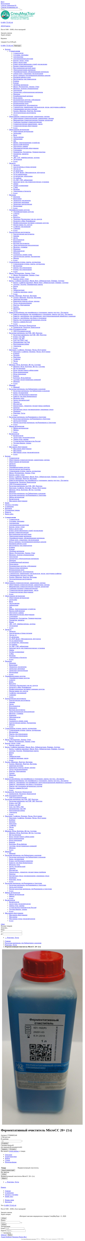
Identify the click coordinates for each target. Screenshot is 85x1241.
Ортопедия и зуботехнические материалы (28, 92)
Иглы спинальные (19, 374)
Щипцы (16, 258)
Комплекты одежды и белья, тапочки (26, 301)
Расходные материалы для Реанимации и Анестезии (27, 417)
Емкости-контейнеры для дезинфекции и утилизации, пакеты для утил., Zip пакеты (38, 312)
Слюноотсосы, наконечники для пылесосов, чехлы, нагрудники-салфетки (39, 107)
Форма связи (9, 1200)
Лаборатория (17, 139)
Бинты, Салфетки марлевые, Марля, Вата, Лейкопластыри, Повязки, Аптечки (36, 281)
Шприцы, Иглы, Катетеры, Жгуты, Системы (25, 365)
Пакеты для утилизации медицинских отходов (29, 320)
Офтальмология (18, 251)
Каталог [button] (8, 456)
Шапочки (16, 309)
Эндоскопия (17, 159)
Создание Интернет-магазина (28, 1239)
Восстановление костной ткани (24, 68)
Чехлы (15, 361)
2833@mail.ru (5, 26)
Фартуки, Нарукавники (21, 305)
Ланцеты (16, 402)
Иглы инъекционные (20, 372)
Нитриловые (17, 206)
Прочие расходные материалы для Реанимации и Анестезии (34, 422)
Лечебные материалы (20, 85)
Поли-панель (17, 98)
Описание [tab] (8, 1155)
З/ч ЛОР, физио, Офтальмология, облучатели (29, 172)
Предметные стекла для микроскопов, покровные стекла (33, 409)
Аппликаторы (18, 57)
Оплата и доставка (11, 505)
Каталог (8, 49)
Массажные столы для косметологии (26, 452)
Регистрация (5, 3)
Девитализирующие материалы (24, 70)
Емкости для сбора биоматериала (25, 396)
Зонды (15, 238)
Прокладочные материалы (22, 101)
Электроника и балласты (22, 191)
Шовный (12, 385)
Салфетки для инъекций (21, 226)
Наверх (3, 1187)
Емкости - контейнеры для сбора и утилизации (29, 318)
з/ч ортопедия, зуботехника (23, 176)
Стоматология (14, 51)
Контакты (8, 508)
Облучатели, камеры (20, 146)
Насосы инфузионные (21, 144)
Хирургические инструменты (19, 232)
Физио (15, 156)
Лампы (15, 184)
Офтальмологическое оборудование (26, 148)
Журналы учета (18, 398)
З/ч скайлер (17, 178)
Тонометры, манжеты (21, 154)
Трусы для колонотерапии (22, 303)
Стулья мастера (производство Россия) (27, 441)
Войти (10, 1235)
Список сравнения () (8, 5)
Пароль (3, 1230)
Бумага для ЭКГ (19, 338)
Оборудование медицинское (19, 129)
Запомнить (7, 1233)
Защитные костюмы (20, 299)
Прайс (7, 503)
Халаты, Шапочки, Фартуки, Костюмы (27, 111)
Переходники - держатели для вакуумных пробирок (31, 406)
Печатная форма (10, 1162)
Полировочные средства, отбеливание (26, 100)
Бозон (15, 215)
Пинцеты (16, 253)
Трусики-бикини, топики (22, 443)
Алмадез (16, 213)
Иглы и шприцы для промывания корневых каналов (31, 75)
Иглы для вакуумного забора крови (25, 370)
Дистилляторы (18, 137)
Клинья (16, 83)
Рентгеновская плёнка (21, 344)
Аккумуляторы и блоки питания (24, 167)
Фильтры (16, 189)
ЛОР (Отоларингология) (18, 329)
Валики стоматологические (23, 66)
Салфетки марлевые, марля (22, 292)
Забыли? (4, 1235)
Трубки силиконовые (20, 185)
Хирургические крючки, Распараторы (26, 256)
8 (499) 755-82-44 (7, 22)
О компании (9, 506)
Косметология (14, 434)
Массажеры (17, 450)
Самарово (16, 228)
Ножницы (16, 249)
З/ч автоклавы (18, 170)
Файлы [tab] (7, 1158)
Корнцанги (17, 241)
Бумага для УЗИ (19, 337)
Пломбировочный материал (23, 96)
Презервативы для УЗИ (21, 342)
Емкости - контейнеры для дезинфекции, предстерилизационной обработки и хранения (44, 316)
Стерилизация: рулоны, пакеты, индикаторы (25, 262)
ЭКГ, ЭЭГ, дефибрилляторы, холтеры (26, 157)
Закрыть (4, 1178)
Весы (15, 135)
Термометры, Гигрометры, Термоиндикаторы (29, 152)
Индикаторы (17, 266)
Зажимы (16, 236)
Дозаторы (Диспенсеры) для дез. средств (27, 219)
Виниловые (17, 198)
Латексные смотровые (21, 202)
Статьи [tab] (7, 1160)
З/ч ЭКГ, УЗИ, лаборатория (22, 180)
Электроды (17, 346)
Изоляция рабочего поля (22, 77)
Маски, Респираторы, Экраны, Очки (26, 87)
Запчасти (12, 163)
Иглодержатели (18, 240)
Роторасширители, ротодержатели (25, 105)
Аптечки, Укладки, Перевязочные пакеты (28, 284)
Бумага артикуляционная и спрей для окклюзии (30, 64)
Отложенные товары (12, 510)
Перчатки (16, 94)
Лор (14, 141)
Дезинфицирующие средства (19, 210)
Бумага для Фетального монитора (25, 394)
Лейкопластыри (18, 290)
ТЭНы (15, 187)
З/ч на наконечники (20, 174)
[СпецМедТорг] (18, 19)
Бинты (15, 286)
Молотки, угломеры (20, 247)
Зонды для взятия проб (21, 400)
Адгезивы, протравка (20, 55)
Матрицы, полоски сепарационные (25, 88)
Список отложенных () (9, 7)
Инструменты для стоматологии (24, 79)
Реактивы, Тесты (19, 413)
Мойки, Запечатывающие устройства (26, 142)
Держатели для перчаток (22, 200)
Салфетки (16, 359)
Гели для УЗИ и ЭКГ (20, 340)
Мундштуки (17, 404)
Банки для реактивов (20, 393)
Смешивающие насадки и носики (25, 109)
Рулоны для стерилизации (22, 269)
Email (3, 1228)
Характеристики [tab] (11, 1156)
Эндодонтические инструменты (24, 113)
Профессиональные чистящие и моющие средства (31, 223)
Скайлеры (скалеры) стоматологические (27, 122)
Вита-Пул (16, 217)
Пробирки (17, 411)
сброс (3, 924)
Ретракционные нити (20, 103)
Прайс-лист (9, 1196)
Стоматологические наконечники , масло (27, 124)
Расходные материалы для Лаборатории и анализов (27, 389)
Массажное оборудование (18, 447)
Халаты (16, 307)
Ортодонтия (17, 90)
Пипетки (16, 407)
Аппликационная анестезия (23, 59)
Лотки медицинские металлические (26, 245)
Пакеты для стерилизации (22, 268)
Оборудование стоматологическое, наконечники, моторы (29, 116)
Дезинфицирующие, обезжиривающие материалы (31, 72)
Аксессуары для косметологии (24, 437)
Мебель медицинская (16, 426)
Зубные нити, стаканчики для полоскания (28, 73)
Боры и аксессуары (20, 62)
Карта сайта (9, 514)
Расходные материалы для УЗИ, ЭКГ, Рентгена (25, 333)
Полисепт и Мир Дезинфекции (24, 221)
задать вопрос (14, 1151)
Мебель (16, 430)
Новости (8, 512)
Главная (8, 941)
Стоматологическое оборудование (25, 126)
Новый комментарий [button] (8, 1170)
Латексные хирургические (22, 204)
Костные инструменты (21, 243)
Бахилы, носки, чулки (21, 60)
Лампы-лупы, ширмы (21, 439)
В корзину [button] (5, 1143)
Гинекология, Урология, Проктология (22, 325)
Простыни (17, 357)
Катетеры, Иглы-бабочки (22, 378)
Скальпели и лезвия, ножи (22, 254)
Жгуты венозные (19, 368)
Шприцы (16, 381)
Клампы (16, 81)
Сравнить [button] (5, 1149)
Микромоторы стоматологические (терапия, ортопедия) (33, 120)
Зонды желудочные (20, 421)
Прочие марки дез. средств (22, 225)
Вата (15, 288)
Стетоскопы (17, 150)
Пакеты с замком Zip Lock (22, 322)
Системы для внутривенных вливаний (27, 379)
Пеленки (16, 355)
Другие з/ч (17, 169)
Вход (2, 2)
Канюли (16, 376)
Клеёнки (16, 353)
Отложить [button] (13, 1149)
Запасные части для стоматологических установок (31, 182)
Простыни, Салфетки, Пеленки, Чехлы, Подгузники (27, 350)
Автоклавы (17, 133)
